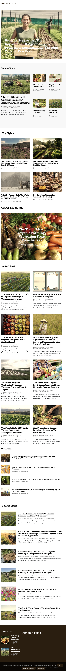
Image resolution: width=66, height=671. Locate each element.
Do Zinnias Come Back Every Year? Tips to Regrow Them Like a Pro (37, 590)
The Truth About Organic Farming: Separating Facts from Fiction (32, 234)
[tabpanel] (31, 236)
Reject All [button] (41, 668)
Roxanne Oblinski (10, 55)
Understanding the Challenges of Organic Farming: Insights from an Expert (14, 386)
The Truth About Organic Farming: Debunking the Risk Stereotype (39, 609)
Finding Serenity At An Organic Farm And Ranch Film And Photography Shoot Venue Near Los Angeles (33, 457)
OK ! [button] (60, 665)
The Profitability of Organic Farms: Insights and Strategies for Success (14, 430)
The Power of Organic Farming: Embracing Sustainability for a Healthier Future (45, 163)
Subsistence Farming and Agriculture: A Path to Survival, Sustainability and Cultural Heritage (46, 340)
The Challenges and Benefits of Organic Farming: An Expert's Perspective (36, 515)
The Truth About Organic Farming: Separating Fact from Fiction (45, 430)
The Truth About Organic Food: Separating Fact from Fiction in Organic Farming (46, 385)
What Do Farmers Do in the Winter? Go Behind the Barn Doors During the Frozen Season (15, 197)
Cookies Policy (52, 665)
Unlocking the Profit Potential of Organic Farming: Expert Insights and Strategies (15, 637)
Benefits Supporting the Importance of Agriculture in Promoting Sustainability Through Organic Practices (31, 46)
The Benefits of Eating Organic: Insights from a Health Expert (13, 339)
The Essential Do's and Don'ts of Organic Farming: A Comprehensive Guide (15, 296)
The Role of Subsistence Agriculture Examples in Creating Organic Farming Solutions (36, 490)
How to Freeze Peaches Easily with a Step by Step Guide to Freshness (33, 468)
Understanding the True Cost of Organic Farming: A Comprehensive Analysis (36, 553)
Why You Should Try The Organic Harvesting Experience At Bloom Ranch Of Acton (14, 163)
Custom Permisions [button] (28, 668)
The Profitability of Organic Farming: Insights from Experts (15, 100)
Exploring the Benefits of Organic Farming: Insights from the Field (36, 479)
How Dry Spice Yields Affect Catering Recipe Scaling (44, 196)
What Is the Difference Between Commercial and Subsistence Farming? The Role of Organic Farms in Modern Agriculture (40, 534)
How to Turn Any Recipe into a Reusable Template (47, 295)
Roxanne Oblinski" (7, 168)
